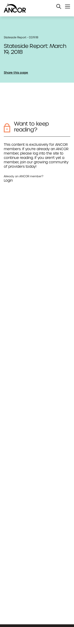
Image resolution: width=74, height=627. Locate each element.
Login (8, 180)
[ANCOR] (33, 8)
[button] (58, 6)
